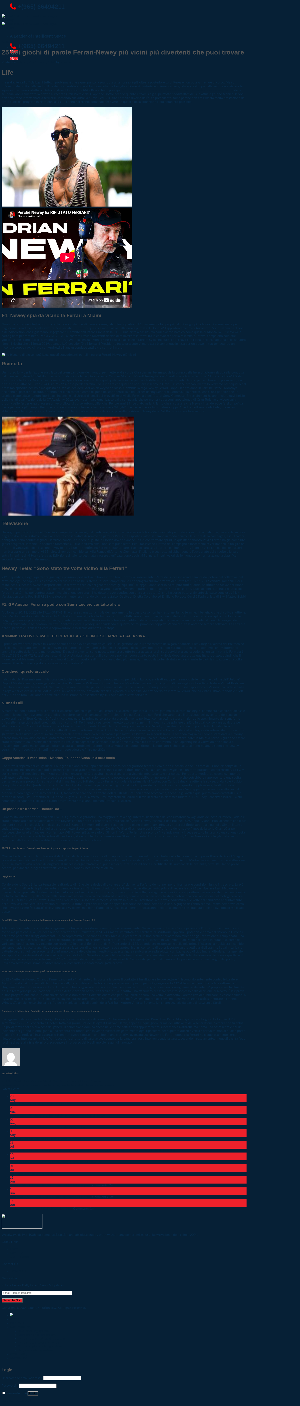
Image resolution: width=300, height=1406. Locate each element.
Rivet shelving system (33, 1331)
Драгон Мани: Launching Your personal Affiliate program (50, 1185)
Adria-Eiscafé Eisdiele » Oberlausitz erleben (41, 1104)
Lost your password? (16, 1400)
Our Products (19, 1256)
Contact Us (18, 1271)
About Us (17, 1323)
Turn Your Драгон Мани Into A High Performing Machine (50, 1197)
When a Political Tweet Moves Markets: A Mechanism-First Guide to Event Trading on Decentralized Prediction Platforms (97, 1150)
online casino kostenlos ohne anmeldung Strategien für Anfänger (56, 1162)
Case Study (19, 1354)
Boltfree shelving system (35, 1350)
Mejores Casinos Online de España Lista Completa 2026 (50, 1138)
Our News (7, 42)
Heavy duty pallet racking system (41, 1338)
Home (14, 1319)
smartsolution (70, 62)
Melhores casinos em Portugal (31, 1173)
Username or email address (22, 1378)
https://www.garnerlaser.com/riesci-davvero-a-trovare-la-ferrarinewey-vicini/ (177, 90)
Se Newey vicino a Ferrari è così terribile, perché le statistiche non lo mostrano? (58, 1085)
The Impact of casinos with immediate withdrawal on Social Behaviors (60, 1115)
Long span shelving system (37, 1334)
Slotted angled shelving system (40, 1346)
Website (79, 328)
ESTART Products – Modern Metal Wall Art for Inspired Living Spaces (51, 1081)
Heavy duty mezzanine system (39, 1342)
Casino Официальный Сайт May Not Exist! (41, 1208)
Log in (32, 1393)
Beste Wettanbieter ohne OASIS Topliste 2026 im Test (48, 1127)
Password (10, 1385)
